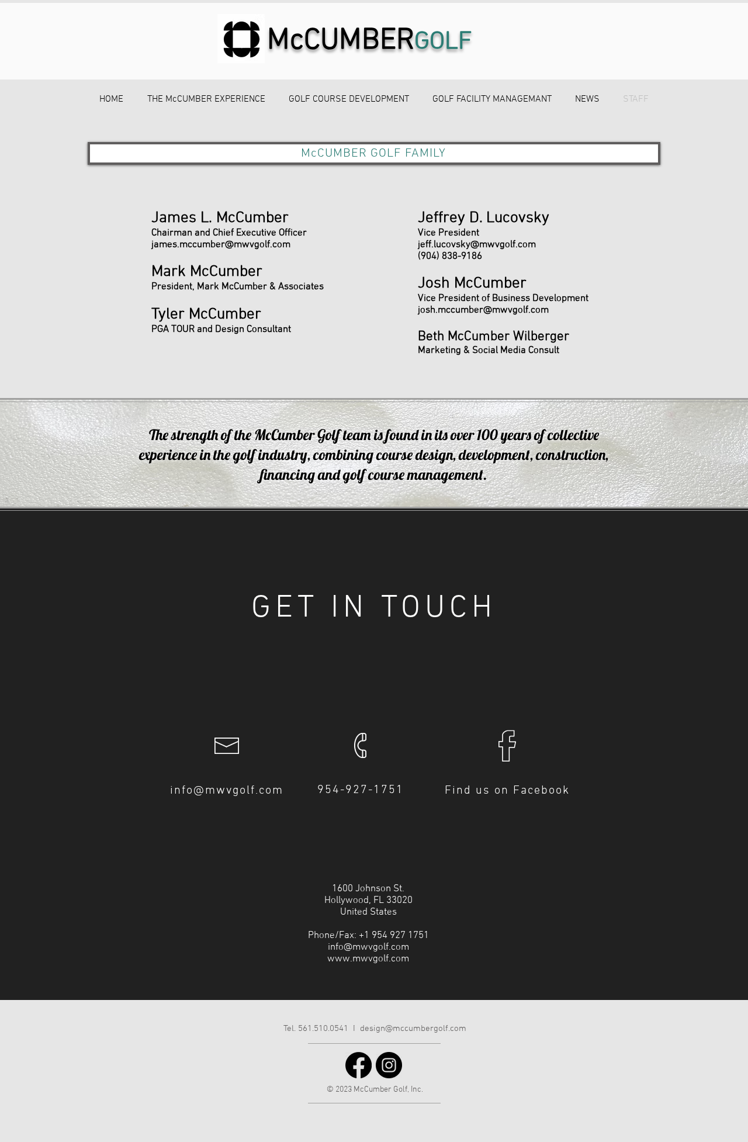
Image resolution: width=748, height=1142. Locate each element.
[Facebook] (358, 1065)
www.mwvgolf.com (368, 959)
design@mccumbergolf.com (413, 1028)
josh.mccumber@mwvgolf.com (483, 310)
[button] (206, 99)
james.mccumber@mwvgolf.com (220, 245)
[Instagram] (389, 1065)
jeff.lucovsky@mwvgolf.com (477, 245)
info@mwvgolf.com (226, 791)
